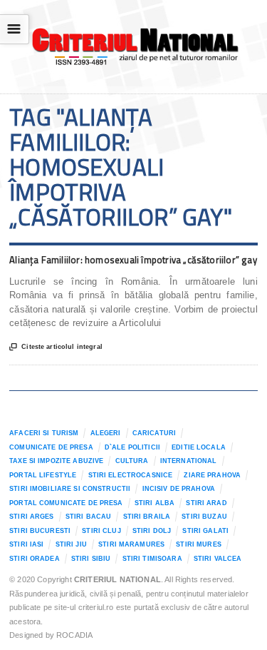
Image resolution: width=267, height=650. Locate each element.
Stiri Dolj (151, 530)
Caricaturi (154, 433)
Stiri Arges (31, 516)
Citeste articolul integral (56, 347)
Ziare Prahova (212, 475)
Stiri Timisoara (152, 558)
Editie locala (199, 447)
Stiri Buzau (204, 516)
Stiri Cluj (101, 530)
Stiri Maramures (131, 544)
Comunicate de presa (51, 447)
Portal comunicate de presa (66, 503)
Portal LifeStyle (42, 475)
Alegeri (105, 433)
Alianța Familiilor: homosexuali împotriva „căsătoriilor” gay (133, 260)
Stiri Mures (198, 544)
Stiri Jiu (71, 544)
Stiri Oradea (34, 558)
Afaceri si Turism (43, 433)
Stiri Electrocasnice (130, 475)
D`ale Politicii (132, 447)
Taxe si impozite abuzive (56, 460)
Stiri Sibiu (91, 558)
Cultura (132, 460)
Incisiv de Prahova (178, 488)
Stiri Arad (206, 503)
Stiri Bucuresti (39, 530)
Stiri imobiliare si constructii (69, 488)
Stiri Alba (154, 503)
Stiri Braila (147, 516)
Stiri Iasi (26, 544)
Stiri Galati (205, 530)
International (188, 460)
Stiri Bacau (89, 516)
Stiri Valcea (218, 558)
